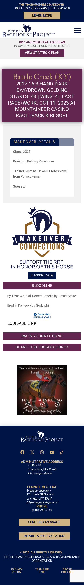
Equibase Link (21, 323)
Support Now (42, 276)
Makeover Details (34, 142)
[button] (77, 30)
